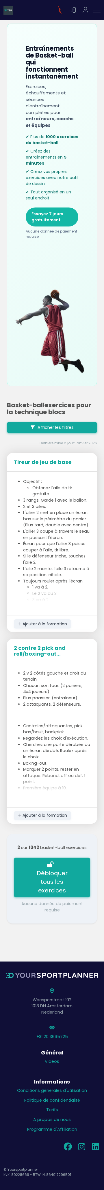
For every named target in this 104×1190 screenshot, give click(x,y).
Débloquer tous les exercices (52, 881)
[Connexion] (73, 10)
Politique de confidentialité (52, 1100)
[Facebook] (67, 1148)
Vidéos (52, 1061)
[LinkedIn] (95, 1148)
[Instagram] (81, 1148)
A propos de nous (52, 1119)
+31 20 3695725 (52, 1036)
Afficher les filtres (55, 427)
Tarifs (52, 1110)
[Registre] (86, 10)
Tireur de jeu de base (43, 462)
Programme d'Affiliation (52, 1129)
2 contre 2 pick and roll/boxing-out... (40, 650)
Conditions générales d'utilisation (52, 1090)
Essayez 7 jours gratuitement (47, 217)
